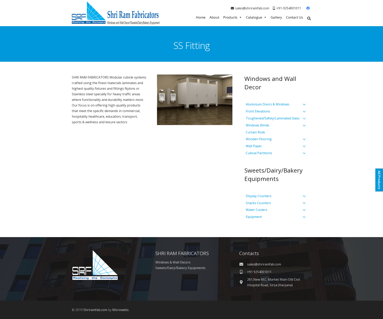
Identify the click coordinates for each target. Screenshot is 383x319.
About (214, 17)
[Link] (116, 13)
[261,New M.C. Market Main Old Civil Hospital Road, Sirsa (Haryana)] (243, 282)
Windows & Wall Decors (173, 262)
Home (200, 17)
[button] (309, 18)
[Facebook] (308, 8)
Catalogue (254, 17)
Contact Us (294, 17)
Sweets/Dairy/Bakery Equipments (180, 268)
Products (230, 17)
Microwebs (120, 310)
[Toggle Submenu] (304, 104)
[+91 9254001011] (243, 272)
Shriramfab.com (95, 310)
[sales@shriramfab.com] (243, 264)
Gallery (276, 17)
